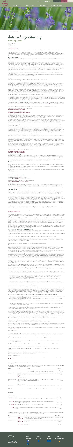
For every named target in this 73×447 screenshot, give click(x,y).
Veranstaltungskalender (59, 438)
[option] (36, 15)
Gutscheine (38, 438)
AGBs (49, 434)
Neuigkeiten (59, 436)
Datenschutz (15, 31)
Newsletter (49, 438)
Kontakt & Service (38, 434)
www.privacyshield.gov (47, 103)
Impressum (28, 436)
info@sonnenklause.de (13, 442)
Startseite (10, 31)
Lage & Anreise (28, 438)
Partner (49, 436)
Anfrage (28, 434)
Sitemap (38, 436)
